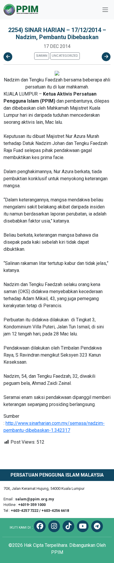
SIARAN (41, 56)
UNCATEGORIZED (65, 56)
